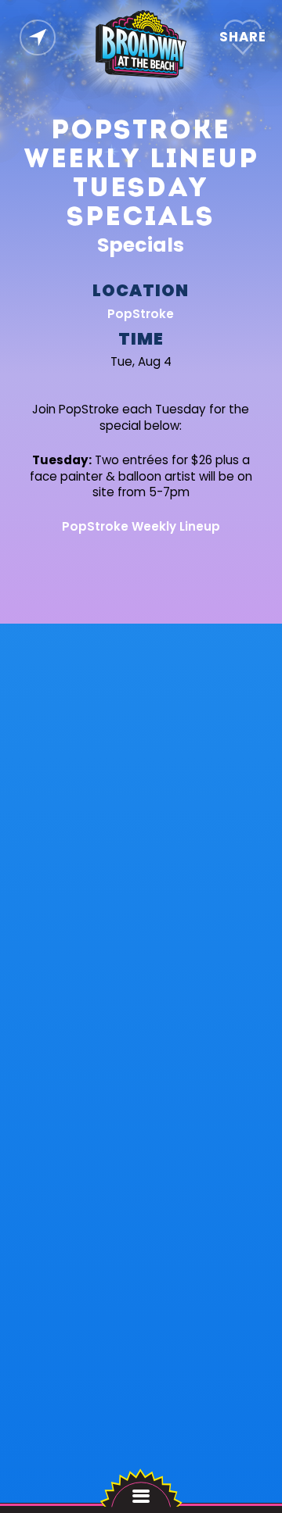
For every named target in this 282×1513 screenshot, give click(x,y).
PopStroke (141, 313)
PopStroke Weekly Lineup (141, 526)
